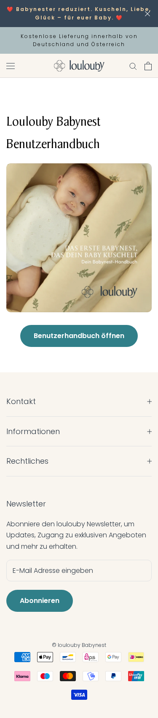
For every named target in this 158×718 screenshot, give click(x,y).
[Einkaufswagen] (148, 66)
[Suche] (133, 65)
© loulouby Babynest (79, 645)
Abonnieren (39, 600)
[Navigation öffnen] (10, 66)
